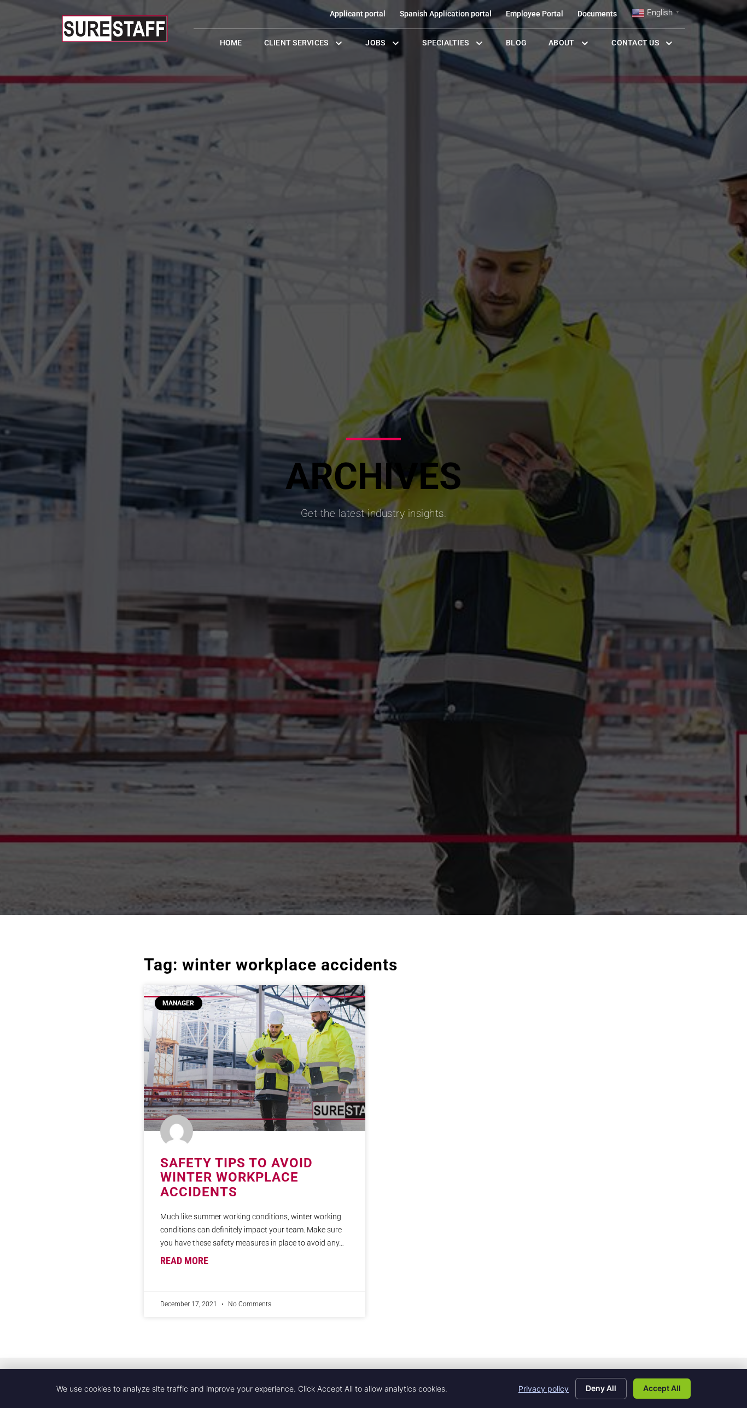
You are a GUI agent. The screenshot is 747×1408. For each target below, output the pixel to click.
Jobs (385, 45)
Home (236, 45)
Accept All (662, 1388)
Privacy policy (543, 1388)
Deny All (601, 1388)
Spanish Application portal (449, 16)
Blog (522, 45)
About (574, 45)
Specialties (458, 45)
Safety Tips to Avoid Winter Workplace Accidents (236, 1177)
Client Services (309, 45)
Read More (184, 1260)
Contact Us (648, 45)
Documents (600, 16)
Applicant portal (361, 16)
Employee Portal (538, 16)
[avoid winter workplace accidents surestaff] (254, 1058)
